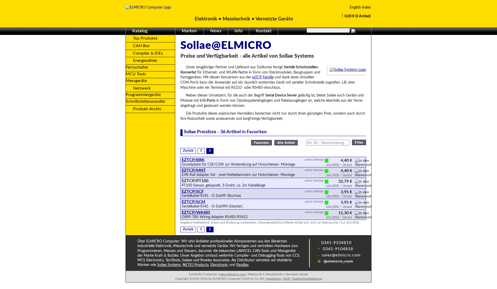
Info (239, 31)
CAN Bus (141, 46)
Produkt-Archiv (147, 109)
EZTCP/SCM (193, 202)
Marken (189, 31)
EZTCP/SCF (193, 191)
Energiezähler (145, 60)
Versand (347, 164)
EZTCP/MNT (194, 170)
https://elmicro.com (233, 274)
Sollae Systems (169, 265)
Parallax (242, 265)
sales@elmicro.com (340, 255)
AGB (286, 278)
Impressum (273, 278)
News (215, 31)
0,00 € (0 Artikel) (358, 16)
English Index (360, 7)
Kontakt (264, 31)
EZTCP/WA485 (196, 212)
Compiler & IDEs (148, 53)
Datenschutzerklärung (307, 278)
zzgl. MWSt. (333, 164)
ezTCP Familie (263, 77)
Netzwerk (142, 88)
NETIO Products (195, 265)
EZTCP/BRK (193, 160)
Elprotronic (219, 265)
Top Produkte (145, 38)
